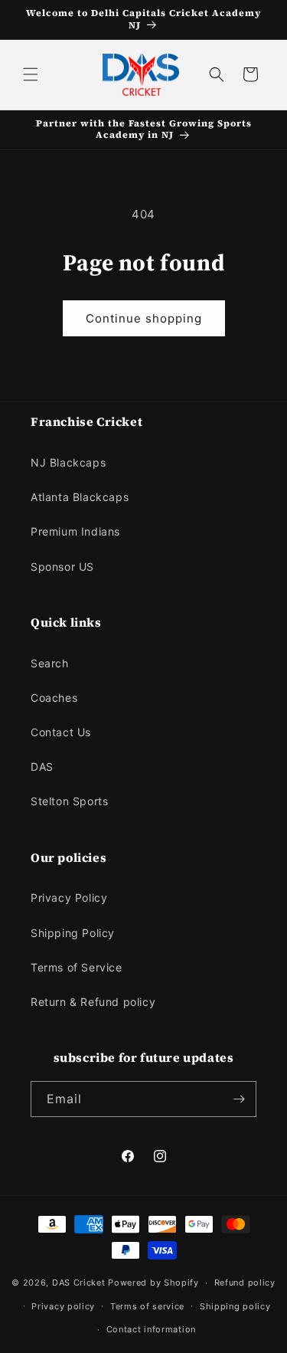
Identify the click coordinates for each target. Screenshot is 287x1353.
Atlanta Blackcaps (80, 496)
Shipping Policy (73, 932)
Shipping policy (235, 1306)
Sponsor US (62, 566)
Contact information (151, 1329)
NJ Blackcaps (68, 462)
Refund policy (245, 1282)
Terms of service (147, 1306)
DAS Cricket (79, 1282)
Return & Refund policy (93, 1001)
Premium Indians (75, 531)
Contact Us (61, 732)
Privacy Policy (69, 897)
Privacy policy (63, 1306)
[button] (30, 74)
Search (50, 663)
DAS (42, 766)
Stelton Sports (69, 801)
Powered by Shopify (153, 1282)
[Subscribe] (239, 1099)
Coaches (54, 697)
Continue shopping (144, 318)
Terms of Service (76, 967)
